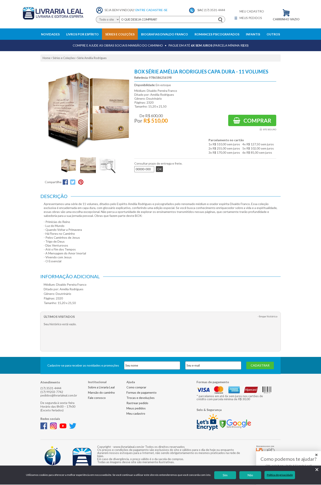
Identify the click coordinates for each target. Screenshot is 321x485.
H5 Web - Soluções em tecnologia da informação (265, 448)
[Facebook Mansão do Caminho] (44, 428)
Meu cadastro (252, 11)
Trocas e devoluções (140, 398)
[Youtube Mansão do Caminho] (64, 428)
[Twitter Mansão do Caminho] (73, 428)
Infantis (253, 34)
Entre (140, 10)
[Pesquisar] (220, 19)
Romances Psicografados (217, 34)
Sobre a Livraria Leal (101, 387)
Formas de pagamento (141, 392)
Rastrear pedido (137, 403)
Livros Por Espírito (82, 34)
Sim (225, 475)
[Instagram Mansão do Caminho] (54, 428)
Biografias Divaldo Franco (164, 34)
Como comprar (136, 387)
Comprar (256, 120)
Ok (159, 169)
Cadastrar (260, 365)
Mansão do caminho (101, 392)
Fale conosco (97, 398)
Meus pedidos (250, 18)
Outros (273, 34)
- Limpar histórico (267, 316)
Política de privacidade (280, 474)
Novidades (50, 34)
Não (250, 475)
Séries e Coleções (120, 34)
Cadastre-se (156, 10)
